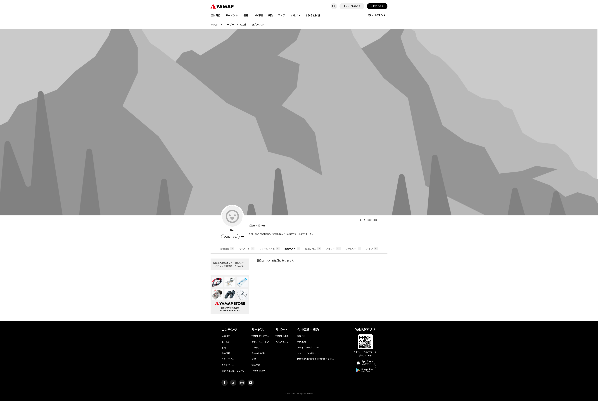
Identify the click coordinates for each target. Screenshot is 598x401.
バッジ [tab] (371, 248)
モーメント (231, 15)
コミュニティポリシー (308, 353)
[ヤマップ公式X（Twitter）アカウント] (233, 383)
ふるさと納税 (312, 15)
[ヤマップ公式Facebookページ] (224, 383)
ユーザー (229, 24)
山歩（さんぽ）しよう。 (233, 370)
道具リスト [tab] (292, 248)
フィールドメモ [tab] (268, 248)
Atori (243, 24)
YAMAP (214, 24)
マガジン (295, 15)
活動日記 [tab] (226, 248)
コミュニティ (227, 359)
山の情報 (258, 15)
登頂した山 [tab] (312, 248)
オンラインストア (260, 341)
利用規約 (301, 341)
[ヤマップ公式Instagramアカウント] (242, 383)
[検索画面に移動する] (334, 6)
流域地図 (256, 364)
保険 (270, 15)
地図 (245, 15)
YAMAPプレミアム (260, 336)
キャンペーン (227, 364)
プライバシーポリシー (308, 347)
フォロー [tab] (332, 248)
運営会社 (301, 336)
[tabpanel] (299, 287)
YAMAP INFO (281, 336)
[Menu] (242, 237)
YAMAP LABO (258, 370)
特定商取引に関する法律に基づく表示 (315, 359)
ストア (281, 15)
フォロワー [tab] (353, 248)
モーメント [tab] (246, 248)
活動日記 (216, 15)
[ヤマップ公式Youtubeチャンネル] (251, 383)
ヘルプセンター (379, 15)
